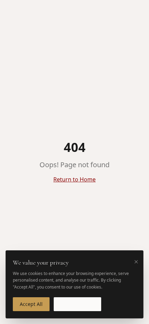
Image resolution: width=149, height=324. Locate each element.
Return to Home (74, 179)
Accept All (31, 304)
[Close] (136, 262)
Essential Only (77, 304)
